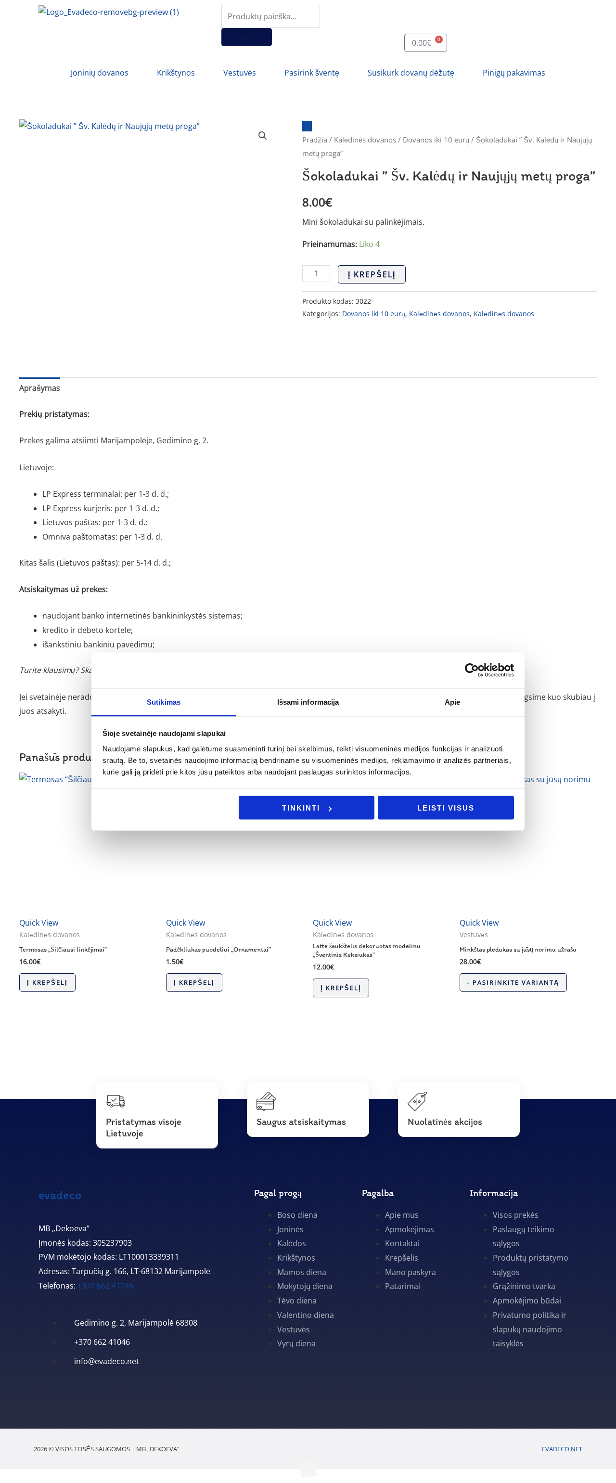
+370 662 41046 (105, 1285)
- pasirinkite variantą (513, 982)
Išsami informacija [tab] (308, 701)
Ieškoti (246, 37)
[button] (262, 135)
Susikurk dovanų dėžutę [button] (411, 72)
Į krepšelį (372, 274)
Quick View (38, 922)
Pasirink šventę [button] (311, 72)
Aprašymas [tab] (39, 388)
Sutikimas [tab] (163, 701)
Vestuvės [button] (239, 72)
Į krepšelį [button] (47, 982)
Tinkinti (301, 808)
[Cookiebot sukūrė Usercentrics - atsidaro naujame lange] (472, 670)
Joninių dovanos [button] (99, 72)
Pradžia (314, 139)
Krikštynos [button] (176, 72)
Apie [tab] (452, 701)
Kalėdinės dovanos (365, 139)
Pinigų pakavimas (514, 72)
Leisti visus (446, 808)
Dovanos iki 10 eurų (436, 139)
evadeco (59, 1194)
